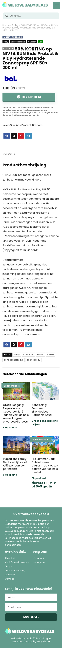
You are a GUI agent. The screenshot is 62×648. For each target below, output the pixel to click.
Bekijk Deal (31, 97)
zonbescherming (13, 359)
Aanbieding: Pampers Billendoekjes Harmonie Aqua (42, 410)
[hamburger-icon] (56, 5)
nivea (40, 354)
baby (17, 354)
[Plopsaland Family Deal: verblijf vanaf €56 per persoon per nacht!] (16, 438)
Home (6, 25)
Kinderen (32, 41)
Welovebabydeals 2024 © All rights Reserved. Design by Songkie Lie (31, 640)
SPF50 (50, 354)
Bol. (40, 41)
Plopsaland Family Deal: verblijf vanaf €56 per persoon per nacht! (15, 464)
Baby (15, 25)
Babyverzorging (18, 41)
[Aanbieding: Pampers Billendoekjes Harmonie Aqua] (45, 384)
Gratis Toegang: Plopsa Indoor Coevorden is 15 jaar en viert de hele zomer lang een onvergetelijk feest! (16, 413)
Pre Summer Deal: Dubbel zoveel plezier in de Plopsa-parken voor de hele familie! (45, 465)
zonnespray (33, 359)
